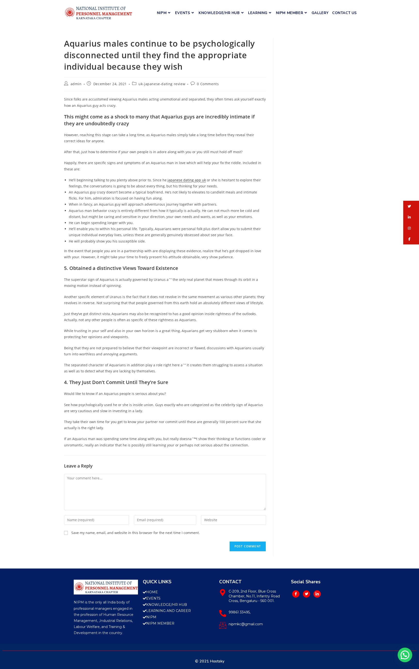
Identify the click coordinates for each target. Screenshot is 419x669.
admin (76, 84)
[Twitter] (306, 594)
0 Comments (208, 84)
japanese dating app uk (187, 180)
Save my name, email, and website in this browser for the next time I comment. (135, 532)
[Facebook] (295, 594)
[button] (411, 206)
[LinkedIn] (317, 594)
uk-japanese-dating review (161, 84)
